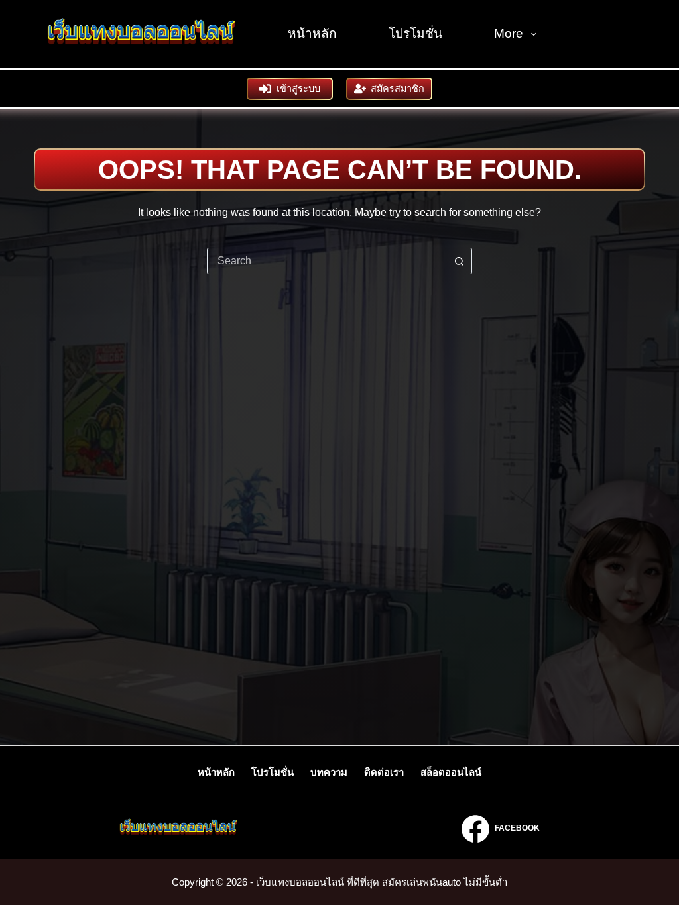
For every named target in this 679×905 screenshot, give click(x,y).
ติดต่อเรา (384, 772)
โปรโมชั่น (415, 33)
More (508, 33)
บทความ (328, 772)
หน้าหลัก (312, 33)
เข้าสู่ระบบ (298, 88)
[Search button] (458, 261)
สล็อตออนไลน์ (450, 772)
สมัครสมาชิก (397, 88)
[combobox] (327, 261)
